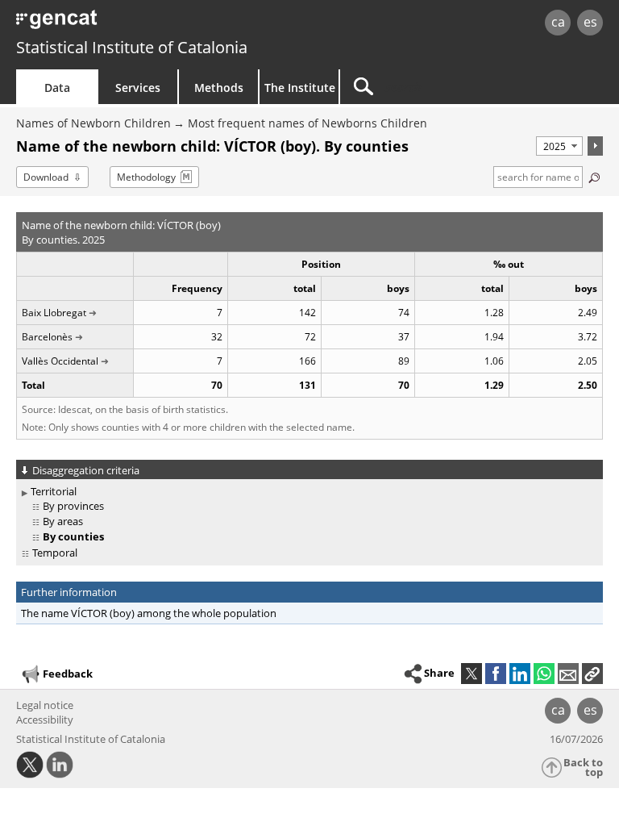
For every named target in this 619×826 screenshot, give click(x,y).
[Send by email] (568, 673)
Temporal (54, 552)
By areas (63, 521)
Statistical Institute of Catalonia (131, 47)
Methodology (146, 177)
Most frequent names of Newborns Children (307, 123)
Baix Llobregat (54, 312)
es (590, 22)
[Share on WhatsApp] (544, 673)
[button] (592, 673)
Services (137, 87)
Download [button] (46, 177)
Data (57, 87)
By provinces (73, 506)
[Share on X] (471, 673)
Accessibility (44, 719)
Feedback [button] (68, 673)
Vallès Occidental (60, 361)
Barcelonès (47, 337)
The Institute (299, 87)
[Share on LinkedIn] (519, 673)
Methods (218, 87)
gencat (133, 24)
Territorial (54, 491)
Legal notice (44, 705)
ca (558, 22)
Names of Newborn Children (93, 123)
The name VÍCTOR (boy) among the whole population (148, 613)
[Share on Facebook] (495, 673)
